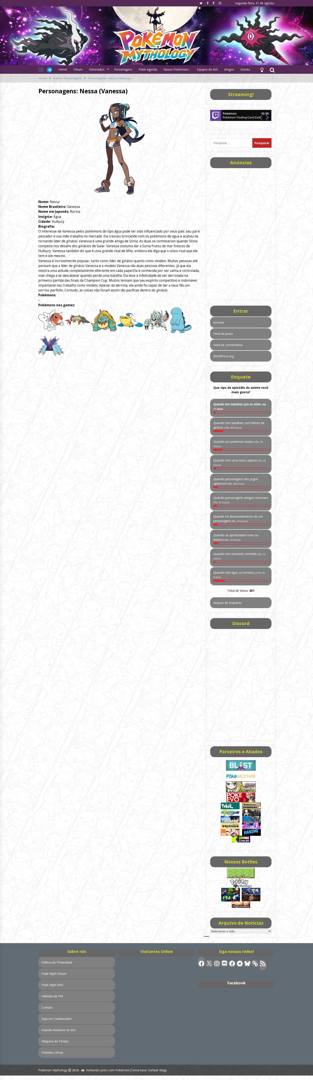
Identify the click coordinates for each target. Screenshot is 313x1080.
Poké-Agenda (148, 69)
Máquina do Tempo (55, 1041)
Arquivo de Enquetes (227, 603)
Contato (47, 1007)
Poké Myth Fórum (54, 974)
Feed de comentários (228, 345)
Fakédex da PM (52, 996)
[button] (262, 69)
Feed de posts (223, 334)
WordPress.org (223, 356)
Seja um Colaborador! (57, 1019)
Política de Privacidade (57, 962)
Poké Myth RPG (52, 985)
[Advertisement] (240, 232)
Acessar (218, 322)
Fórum (78, 69)
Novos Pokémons (176, 69)
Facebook (236, 982)
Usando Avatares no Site (59, 1030)
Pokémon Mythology (52, 1070)
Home (63, 69)
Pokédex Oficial (52, 1052)
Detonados (97, 69)
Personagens (123, 69)
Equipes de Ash (207, 69)
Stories (245, 69)
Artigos (229, 69)
